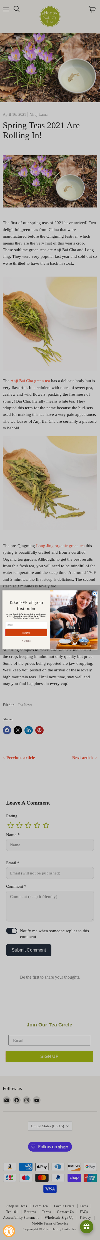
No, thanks (26, 641)
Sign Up (26, 632)
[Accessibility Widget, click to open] (9, 1231)
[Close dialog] (94, 594)
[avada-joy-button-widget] (86, 1226)
